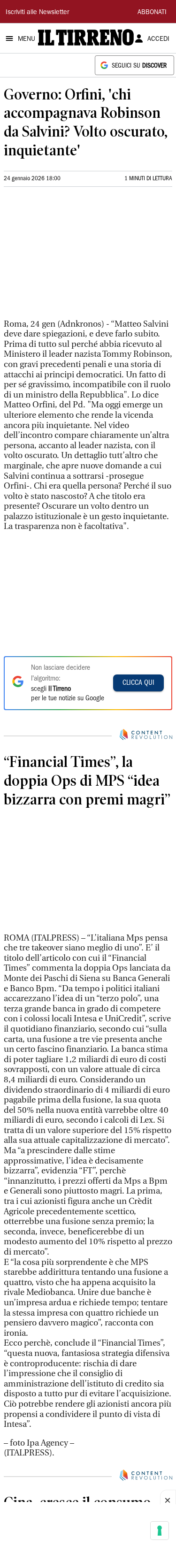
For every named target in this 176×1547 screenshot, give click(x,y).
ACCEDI (158, 39)
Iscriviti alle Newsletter (37, 12)
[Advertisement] (74, 256)
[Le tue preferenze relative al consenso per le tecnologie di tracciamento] (159, 1530)
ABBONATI (152, 12)
